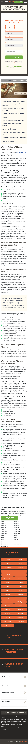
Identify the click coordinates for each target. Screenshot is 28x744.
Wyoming (7, 625)
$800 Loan (16, 527)
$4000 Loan (17, 533)
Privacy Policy (7, 62)
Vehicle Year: (7, 30)
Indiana (7, 590)
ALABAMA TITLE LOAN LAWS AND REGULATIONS (13, 719)
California (7, 559)
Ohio (7, 602)
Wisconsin (7, 605)
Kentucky (7, 594)
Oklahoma (20, 598)
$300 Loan (3, 523)
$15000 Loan (4, 542)
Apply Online (18, 1)
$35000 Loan (4, 546)
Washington (20, 602)
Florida (20, 559)
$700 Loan (3, 527)
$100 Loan (3, 521)
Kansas (20, 590)
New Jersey (20, 617)
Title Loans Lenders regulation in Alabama (13, 120)
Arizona (20, 605)
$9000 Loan (4, 540)
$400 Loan (16, 523)
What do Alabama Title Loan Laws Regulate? (14, 101)
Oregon (20, 575)
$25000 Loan (4, 544)
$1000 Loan (17, 529)
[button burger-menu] (25, 2)
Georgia (20, 563)
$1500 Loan (4, 531)
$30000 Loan (17, 544)
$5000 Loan (4, 535)
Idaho (7, 586)
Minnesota (7, 613)
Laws (9, 80)
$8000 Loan (17, 538)
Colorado (7, 609)
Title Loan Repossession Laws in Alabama (13, 113)
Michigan (7, 598)
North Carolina (7, 575)
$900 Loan (3, 529)
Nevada (7, 571)
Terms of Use (13, 62)
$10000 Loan (17, 540)
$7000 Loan (4, 538)
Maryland (20, 609)
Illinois (20, 586)
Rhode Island (20, 621)
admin (25, 501)
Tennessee (20, 578)
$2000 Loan (17, 531)
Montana (20, 613)
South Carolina (7, 578)
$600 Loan (16, 525)
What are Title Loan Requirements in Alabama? (14, 137)
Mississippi (8, 567)
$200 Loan (16, 521)
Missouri (20, 567)
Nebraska (7, 617)
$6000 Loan (17, 535)
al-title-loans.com (14, 741)
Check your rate (9, 518)
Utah (7, 582)
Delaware (20, 582)
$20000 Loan (17, 542)
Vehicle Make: (8, 36)
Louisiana (20, 594)
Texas (7, 563)
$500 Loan (3, 525)
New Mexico (20, 571)
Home (4, 80)
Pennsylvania (7, 621)
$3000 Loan (4, 533)
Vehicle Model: (8, 42)
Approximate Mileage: (9, 48)
